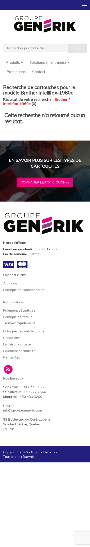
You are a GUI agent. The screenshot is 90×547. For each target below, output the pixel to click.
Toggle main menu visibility (85, 5)
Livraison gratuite (17, 344)
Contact (38, 71)
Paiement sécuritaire (19, 310)
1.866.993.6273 (34, 387)
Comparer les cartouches (45, 182)
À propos (10, 283)
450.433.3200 (31, 396)
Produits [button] (13, 62)
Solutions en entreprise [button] (48, 62)
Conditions (11, 338)
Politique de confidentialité (24, 290)
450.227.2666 (34, 392)
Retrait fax (11, 357)
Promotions (16, 71)
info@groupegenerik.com (22, 410)
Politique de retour (17, 317)
